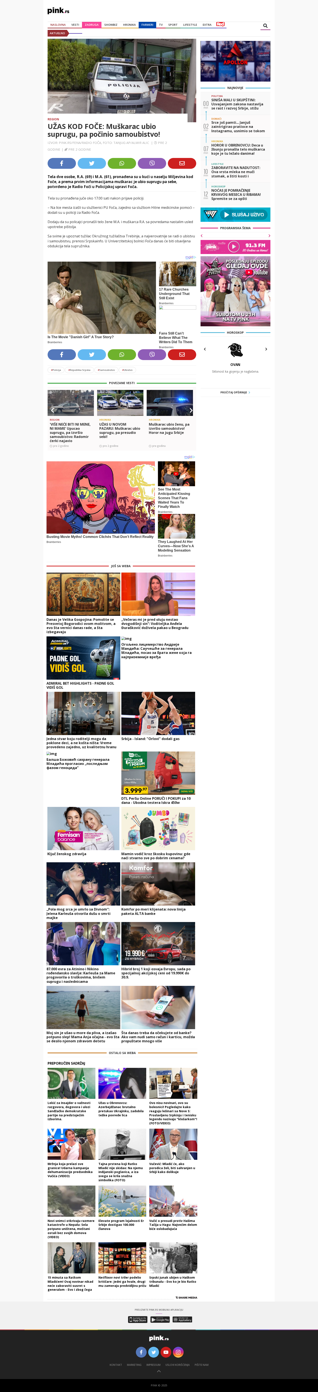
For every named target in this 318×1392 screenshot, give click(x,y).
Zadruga (92, 25)
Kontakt (116, 1365)
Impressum (153, 1365)
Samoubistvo (106, 370)
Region (53, 119)
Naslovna (58, 25)
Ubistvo (127, 370)
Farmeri (147, 25)
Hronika (129, 25)
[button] (52, 410)
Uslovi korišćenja (177, 1365)
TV (161, 25)
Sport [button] (173, 25)
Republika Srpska (79, 370)
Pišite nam (202, 1365)
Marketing (134, 1365)
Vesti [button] (75, 25)
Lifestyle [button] (190, 25)
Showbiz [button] (110, 25)
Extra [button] (207, 25)
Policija (56, 370)
